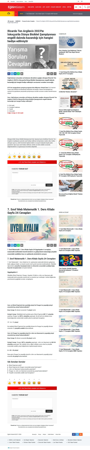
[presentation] (12, 14)
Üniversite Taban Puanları (44, 442)
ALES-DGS (38, 7)
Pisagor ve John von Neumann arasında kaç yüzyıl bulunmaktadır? (28, 371)
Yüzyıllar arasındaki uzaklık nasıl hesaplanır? (21, 373)
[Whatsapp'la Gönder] (18, 73)
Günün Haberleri (20, 1)
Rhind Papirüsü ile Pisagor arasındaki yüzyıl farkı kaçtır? (25, 367)
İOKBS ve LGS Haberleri (15, 440)
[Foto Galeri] (82, 1)
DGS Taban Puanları (72, 442)
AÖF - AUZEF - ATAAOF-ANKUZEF (52, 7)
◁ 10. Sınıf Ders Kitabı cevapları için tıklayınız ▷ (32, 162)
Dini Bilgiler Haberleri (29, 440)
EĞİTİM (69, 7)
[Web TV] (78, 1)
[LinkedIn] (15, 73)
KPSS (64, 7)
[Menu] (76, 7)
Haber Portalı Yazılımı (14, 447)
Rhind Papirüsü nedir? (15, 365)
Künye (39, 434)
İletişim (44, 434)
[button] (48, 73)
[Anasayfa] (8, 1)
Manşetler (13, 1)
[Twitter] (12, 73)
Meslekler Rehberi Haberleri (75, 440)
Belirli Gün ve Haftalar (58, 440)
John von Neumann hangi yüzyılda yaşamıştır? (22, 369)
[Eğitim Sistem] (16, 7)
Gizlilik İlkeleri (51, 434)
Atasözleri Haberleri (43, 440)
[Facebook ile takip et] (74, 434)
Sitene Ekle (31, 1)
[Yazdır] (21, 73)
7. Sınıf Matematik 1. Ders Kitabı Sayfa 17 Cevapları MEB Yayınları (41, 13)
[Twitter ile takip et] (77, 434)
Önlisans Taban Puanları (29, 442)
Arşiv (26, 1)
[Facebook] (8, 73)
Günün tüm (78, 13)
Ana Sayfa (31, 7)
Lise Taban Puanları (58, 442)
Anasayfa (11, 21)
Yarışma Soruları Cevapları (28, 21)
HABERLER (17, 21)
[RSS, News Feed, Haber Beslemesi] (81, 434)
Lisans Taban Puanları (14, 442)
